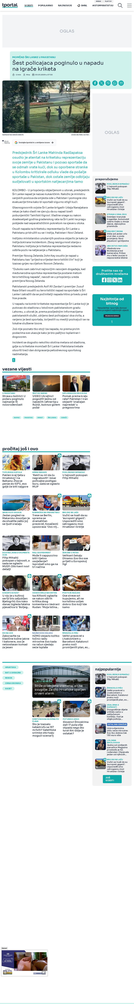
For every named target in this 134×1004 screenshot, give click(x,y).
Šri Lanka (52, 418)
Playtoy (108, 1)
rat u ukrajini (13, 672)
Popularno (45, 5)
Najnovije (65, 5)
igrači (64, 418)
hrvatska (10, 667)
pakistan (28, 418)
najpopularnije (108, 669)
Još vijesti (109, 779)
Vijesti (28, 5)
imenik (98, 1)
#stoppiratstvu (102, 5)
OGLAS (67, 31)
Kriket (40, 418)
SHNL (84, 5)
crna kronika (13, 683)
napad (17, 418)
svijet (8, 688)
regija (8, 678)
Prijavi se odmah (112, 316)
